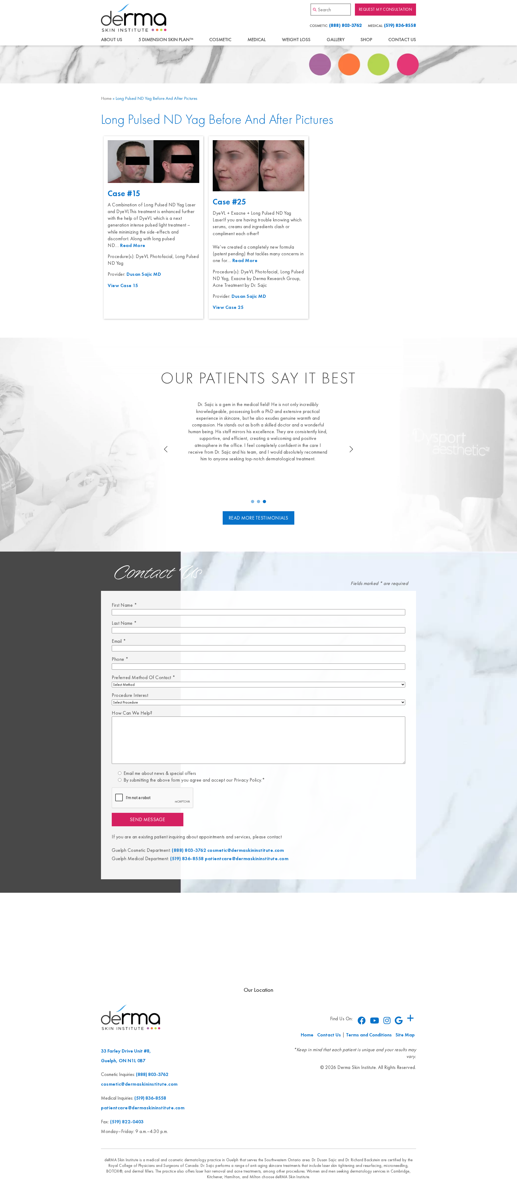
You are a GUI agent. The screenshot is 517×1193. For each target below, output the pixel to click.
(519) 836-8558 (400, 25)
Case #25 (229, 202)
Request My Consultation (385, 9)
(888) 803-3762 (345, 25)
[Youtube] (374, 1020)
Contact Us (402, 39)
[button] (252, 501)
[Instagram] (386, 1020)
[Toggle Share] (410, 1018)
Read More (132, 245)
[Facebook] (362, 1020)
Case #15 (124, 193)
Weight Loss (296, 39)
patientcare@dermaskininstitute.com (246, 858)
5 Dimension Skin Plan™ (165, 39)
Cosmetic (220, 39)
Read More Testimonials (258, 518)
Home (106, 98)
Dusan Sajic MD (144, 274)
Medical (256, 39)
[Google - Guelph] (399, 1020)
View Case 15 (123, 285)
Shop (366, 39)
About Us (111, 39)
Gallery (336, 39)
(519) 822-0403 (127, 1121)
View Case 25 (228, 307)
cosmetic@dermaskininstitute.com (245, 850)
